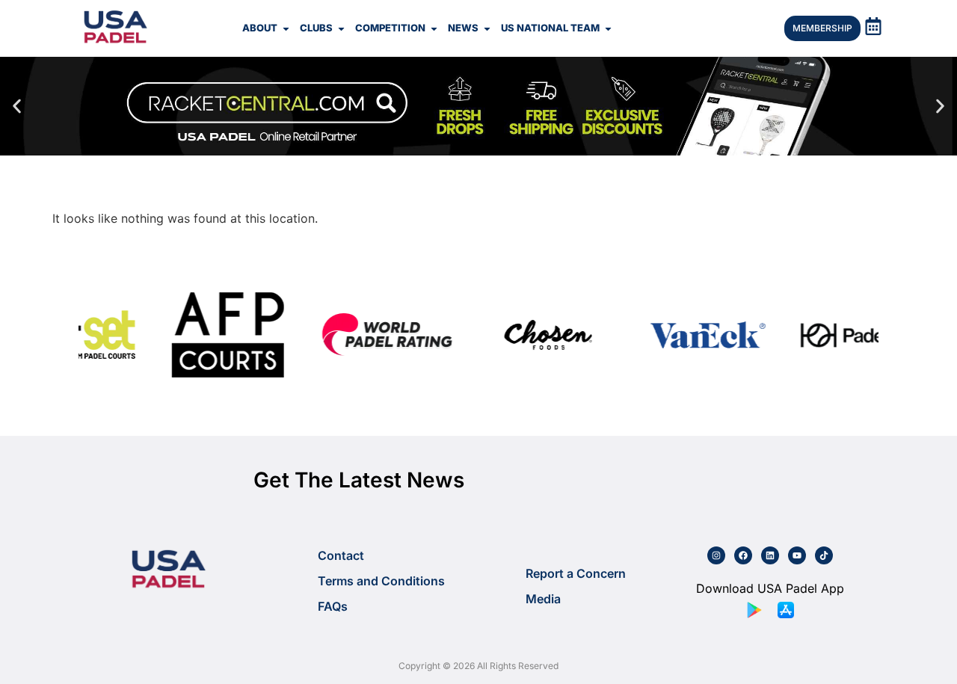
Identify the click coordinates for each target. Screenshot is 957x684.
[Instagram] (716, 555)
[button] (16, 106)
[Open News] (487, 28)
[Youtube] (797, 555)
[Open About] (286, 28)
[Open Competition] (434, 28)
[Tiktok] (824, 555)
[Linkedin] (770, 555)
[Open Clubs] (341, 28)
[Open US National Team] (608, 28)
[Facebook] (743, 555)
